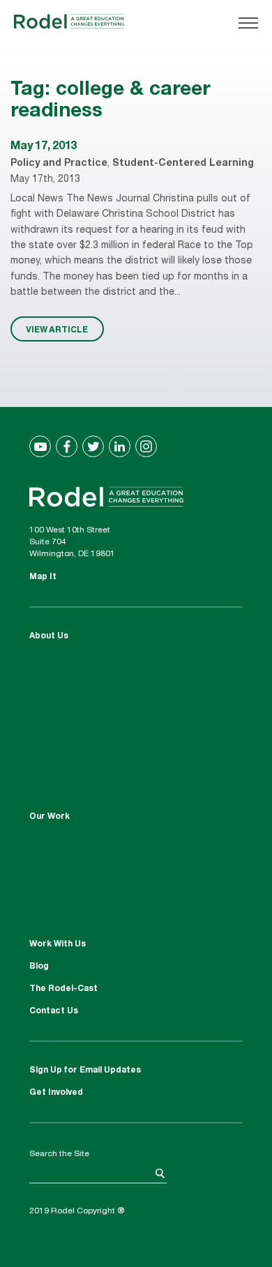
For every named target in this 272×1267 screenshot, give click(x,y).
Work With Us (57, 944)
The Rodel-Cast (63, 989)
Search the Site (59, 1154)
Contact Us (53, 1011)
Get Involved (56, 1093)
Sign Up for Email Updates (85, 1070)
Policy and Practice (58, 164)
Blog (39, 966)
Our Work (49, 817)
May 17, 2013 (43, 147)
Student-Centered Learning (183, 164)
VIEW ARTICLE (57, 329)
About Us (48, 636)
